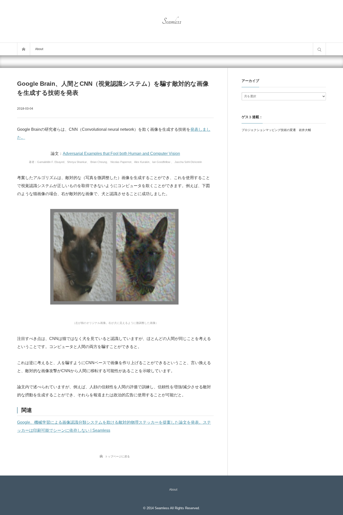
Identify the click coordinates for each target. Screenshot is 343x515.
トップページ (23, 49)
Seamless (171, 21)
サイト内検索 (319, 49)
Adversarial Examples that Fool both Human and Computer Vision (121, 153)
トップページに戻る (117, 456)
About (39, 49)
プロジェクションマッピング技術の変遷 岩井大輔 (276, 130)
